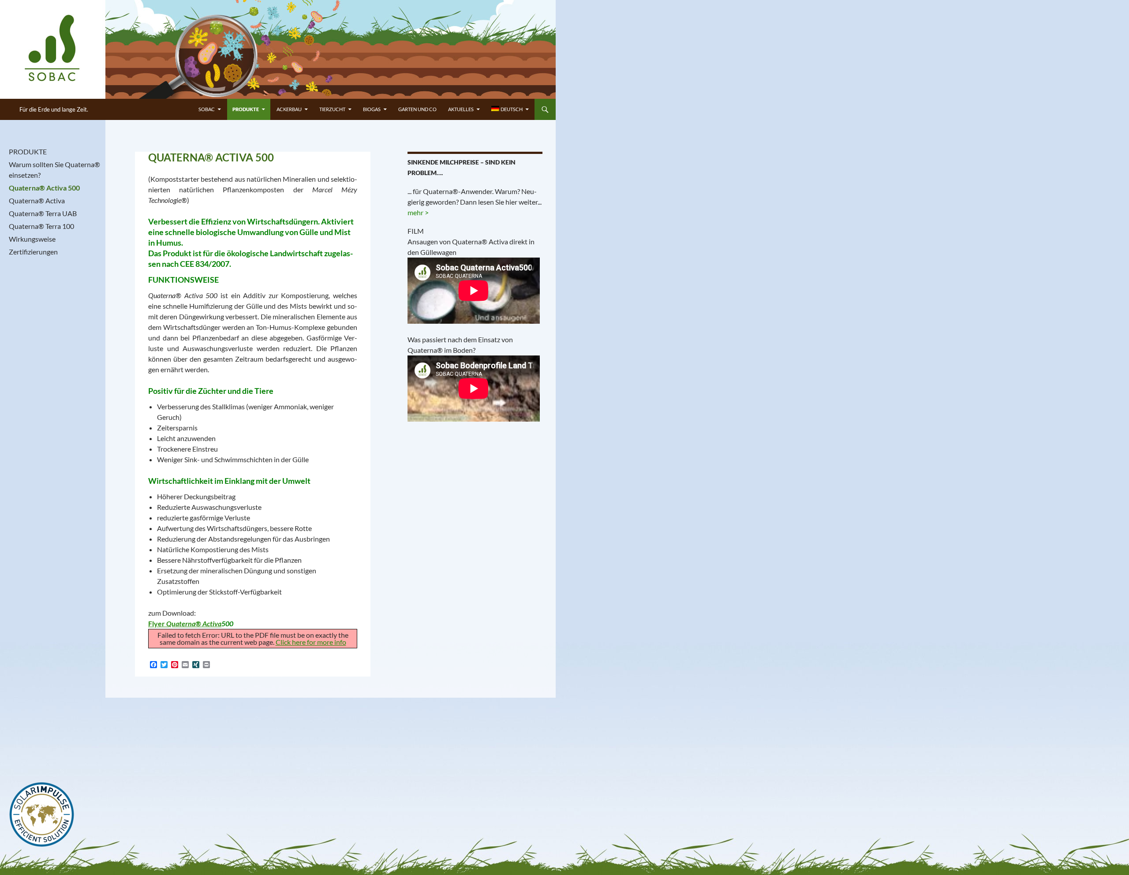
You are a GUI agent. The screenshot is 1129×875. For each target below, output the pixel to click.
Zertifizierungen (33, 251)
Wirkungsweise (32, 239)
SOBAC (206, 109)
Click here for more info (311, 642)
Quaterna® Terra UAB (43, 213)
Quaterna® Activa (37, 200)
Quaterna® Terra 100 (41, 226)
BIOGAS (372, 109)
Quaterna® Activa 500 (44, 187)
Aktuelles (461, 109)
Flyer (184, 623)
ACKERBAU (289, 109)
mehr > (418, 212)
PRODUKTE (245, 109)
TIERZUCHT (332, 109)
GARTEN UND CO (417, 109)
